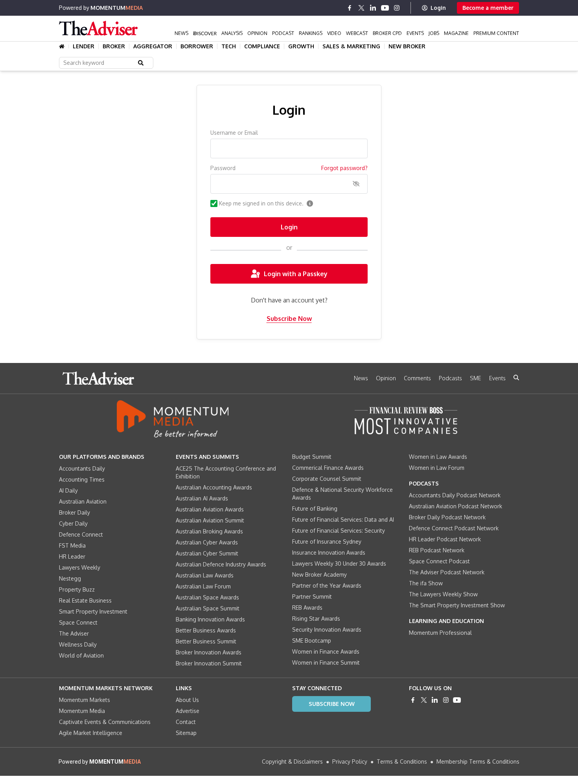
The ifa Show (426, 583)
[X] (361, 8)
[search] (516, 377)
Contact (186, 721)
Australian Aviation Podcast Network (455, 506)
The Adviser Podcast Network (446, 572)
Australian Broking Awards (209, 531)
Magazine (456, 33)
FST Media (72, 545)
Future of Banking (314, 508)
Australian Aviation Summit (210, 520)
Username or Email (234, 132)
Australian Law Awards (205, 575)
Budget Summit (311, 456)
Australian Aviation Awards (210, 509)
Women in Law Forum (436, 467)
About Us (187, 699)
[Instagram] (397, 8)
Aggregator (152, 46)
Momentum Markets (84, 699)
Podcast (283, 33)
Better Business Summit (206, 641)
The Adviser (74, 633)
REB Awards (307, 607)
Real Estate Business (85, 600)
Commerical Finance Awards (328, 467)
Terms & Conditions (402, 761)
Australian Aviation (83, 501)
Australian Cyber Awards (207, 542)
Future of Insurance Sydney (326, 541)
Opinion (257, 33)
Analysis (232, 33)
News (181, 33)
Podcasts (450, 378)
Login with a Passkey (296, 274)
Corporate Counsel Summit (326, 478)
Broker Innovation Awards (208, 652)
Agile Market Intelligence (90, 732)
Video (334, 33)
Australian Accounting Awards (214, 487)
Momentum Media (82, 710)
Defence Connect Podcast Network (454, 528)
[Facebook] (349, 8)
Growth (301, 46)
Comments (417, 378)
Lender (83, 46)
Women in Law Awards (438, 456)
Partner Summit (312, 596)
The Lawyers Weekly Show (443, 594)
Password (223, 168)
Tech (228, 46)
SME (475, 378)
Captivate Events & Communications (105, 721)
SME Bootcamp (311, 640)
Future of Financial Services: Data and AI (343, 519)
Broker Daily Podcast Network (447, 517)
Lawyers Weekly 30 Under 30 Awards (339, 563)
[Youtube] (385, 8)
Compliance (262, 46)
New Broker (406, 46)
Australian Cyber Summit (207, 553)
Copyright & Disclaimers (292, 761)
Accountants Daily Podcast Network (455, 495)
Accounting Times (82, 479)
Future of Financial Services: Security (338, 530)
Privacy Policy (349, 761)
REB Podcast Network (436, 550)
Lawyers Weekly (79, 567)
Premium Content (496, 33)
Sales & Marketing (351, 46)
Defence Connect (81, 534)
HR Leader (72, 556)
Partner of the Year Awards (326, 585)
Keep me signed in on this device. (261, 203)
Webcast (357, 33)
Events (415, 33)
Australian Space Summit (207, 608)
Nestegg (70, 578)
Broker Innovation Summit (209, 663)
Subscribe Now (289, 319)
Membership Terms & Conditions (477, 761)
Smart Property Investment (93, 611)
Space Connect (78, 622)
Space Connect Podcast (439, 561)
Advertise (187, 710)
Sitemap (186, 732)
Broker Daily (74, 512)
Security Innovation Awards (326, 629)
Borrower (196, 46)
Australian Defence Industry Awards (221, 564)
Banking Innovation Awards (210, 619)
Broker (114, 46)
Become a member (488, 7)
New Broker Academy (319, 574)
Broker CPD (387, 33)
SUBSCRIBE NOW (332, 703)
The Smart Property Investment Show (457, 605)
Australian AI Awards (202, 498)
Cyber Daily (73, 523)
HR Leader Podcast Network (445, 539)
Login (438, 7)
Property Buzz (77, 589)
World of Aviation (81, 655)
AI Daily (68, 490)
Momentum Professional (440, 632)
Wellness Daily (78, 644)
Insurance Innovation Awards (328, 552)
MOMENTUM (116, 7)
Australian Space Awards (207, 597)
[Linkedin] (373, 8)
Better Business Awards (206, 630)
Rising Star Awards (316, 618)
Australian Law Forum (203, 586)
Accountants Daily (82, 468)
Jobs (434, 33)
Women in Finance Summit (326, 662)
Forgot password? (344, 168)
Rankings (310, 33)
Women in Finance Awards (325, 651)
